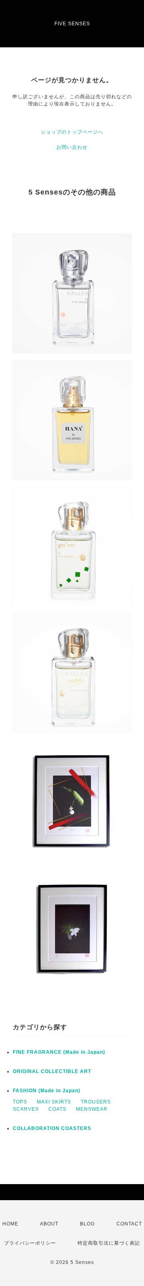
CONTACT (129, 1224)
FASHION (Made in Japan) (46, 1090)
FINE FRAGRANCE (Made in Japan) (59, 1052)
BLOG (87, 1224)
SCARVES (26, 1109)
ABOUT (49, 1224)
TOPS (20, 1102)
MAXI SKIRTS (54, 1102)
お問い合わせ (72, 147)
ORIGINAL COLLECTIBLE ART (52, 1071)
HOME (10, 1224)
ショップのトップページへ (72, 132)
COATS (57, 1109)
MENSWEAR (92, 1109)
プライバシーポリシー (30, 1243)
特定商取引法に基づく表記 (109, 1243)
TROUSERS (96, 1102)
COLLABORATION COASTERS (52, 1128)
